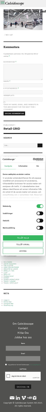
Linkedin (17, 397)
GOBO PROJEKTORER (11, 267)
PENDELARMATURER (11, 279)
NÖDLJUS (7, 274)
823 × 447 (9, 35)
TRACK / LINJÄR (9, 281)
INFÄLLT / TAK (9, 271)
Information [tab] (22, 166)
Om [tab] (37, 166)
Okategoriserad (8, 276)
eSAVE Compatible (10, 264)
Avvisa (22, 251)
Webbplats (9, 95)
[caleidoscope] (14, 4)
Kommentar (10, 62)
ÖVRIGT (6, 278)
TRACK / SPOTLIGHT (11, 283)
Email (23, 353)
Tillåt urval (22, 244)
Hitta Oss (23, 332)
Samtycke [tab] (8, 166)
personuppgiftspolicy (35, 364)
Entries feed (7, 302)
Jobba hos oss (23, 337)
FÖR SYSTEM (8, 265)
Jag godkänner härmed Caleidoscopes (24, 364)
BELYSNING (8, 262)
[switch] (40, 213)
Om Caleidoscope (23, 323)
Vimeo (23, 397)
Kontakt (23, 328)
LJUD (5, 272)
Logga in (6, 300)
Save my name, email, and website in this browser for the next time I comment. (21, 107)
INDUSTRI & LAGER (11, 269)
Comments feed (8, 303)
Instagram (34, 397)
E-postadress (11, 88)
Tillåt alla (23, 238)
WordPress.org (8, 305)
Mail (12, 397)
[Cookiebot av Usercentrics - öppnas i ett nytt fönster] (33, 159)
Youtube (29, 397)
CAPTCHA (23, 369)
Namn (7, 81)
